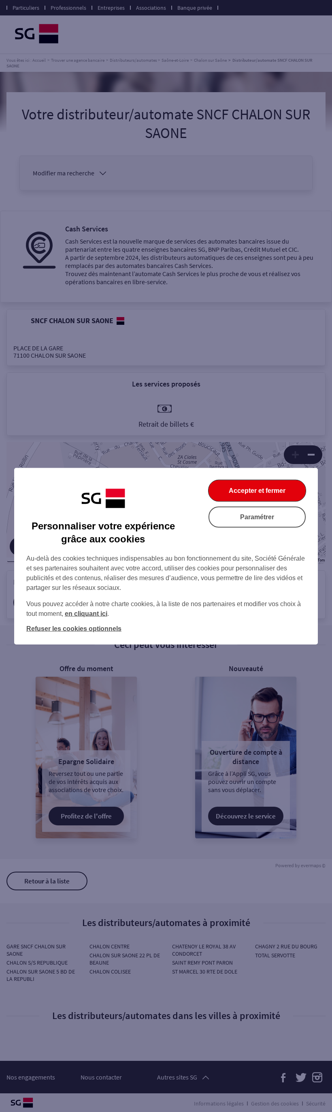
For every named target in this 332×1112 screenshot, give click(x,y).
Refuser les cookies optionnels (73, 628)
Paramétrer (257, 516)
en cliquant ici (86, 613)
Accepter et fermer (257, 490)
